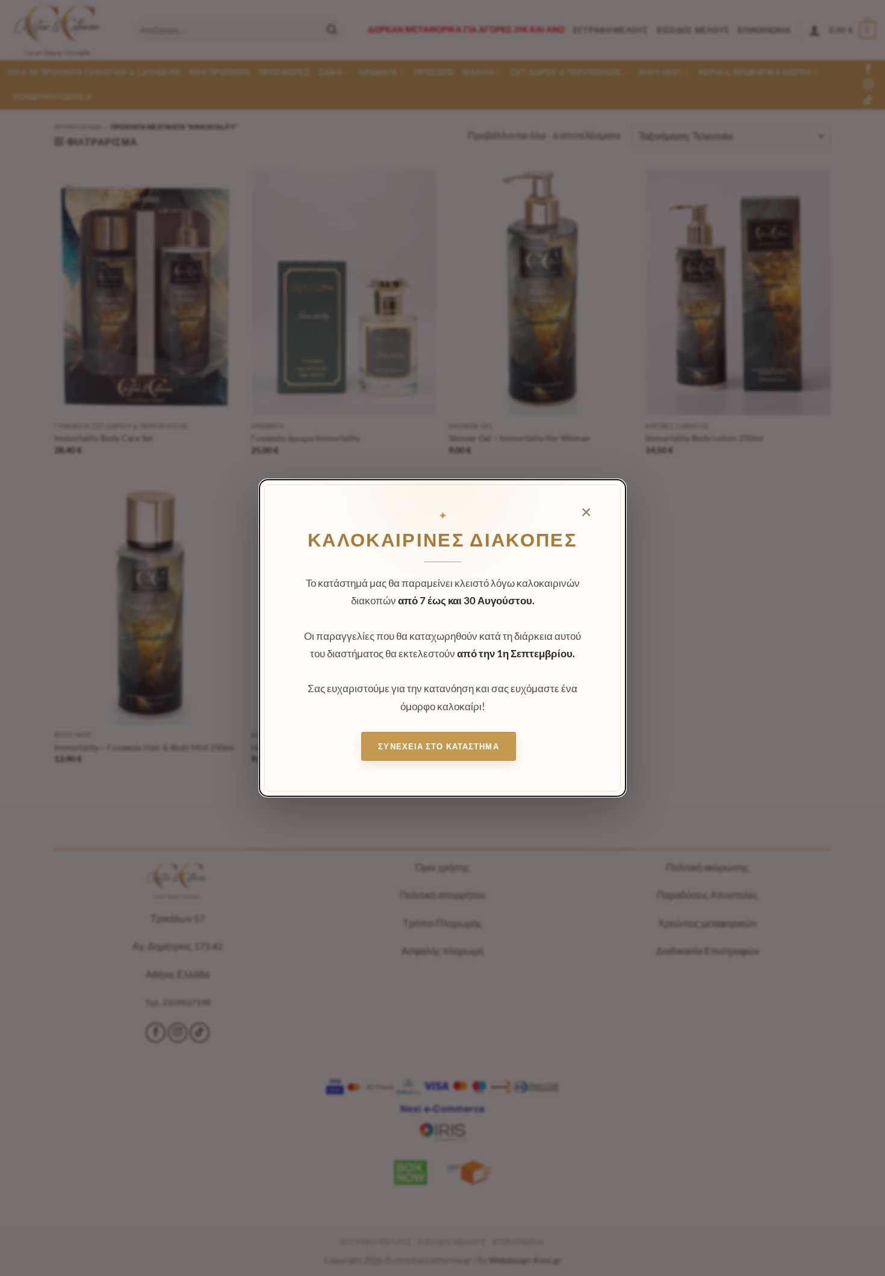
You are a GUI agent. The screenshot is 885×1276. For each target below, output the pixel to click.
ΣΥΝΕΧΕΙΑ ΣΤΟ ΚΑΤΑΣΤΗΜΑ (438, 746)
